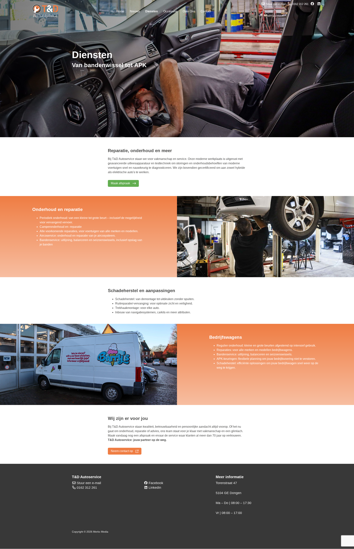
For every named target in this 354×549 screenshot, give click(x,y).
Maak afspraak (121, 183)
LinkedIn (155, 487)
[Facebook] (312, 4)
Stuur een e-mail (89, 483)
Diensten (151, 11)
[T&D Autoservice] (47, 11)
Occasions (170, 11)
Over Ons (189, 11)
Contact (206, 11)
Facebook (156, 483)
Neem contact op (122, 451)
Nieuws (135, 11)
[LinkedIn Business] (319, 4)
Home (120, 11)
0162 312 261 (87, 487)
